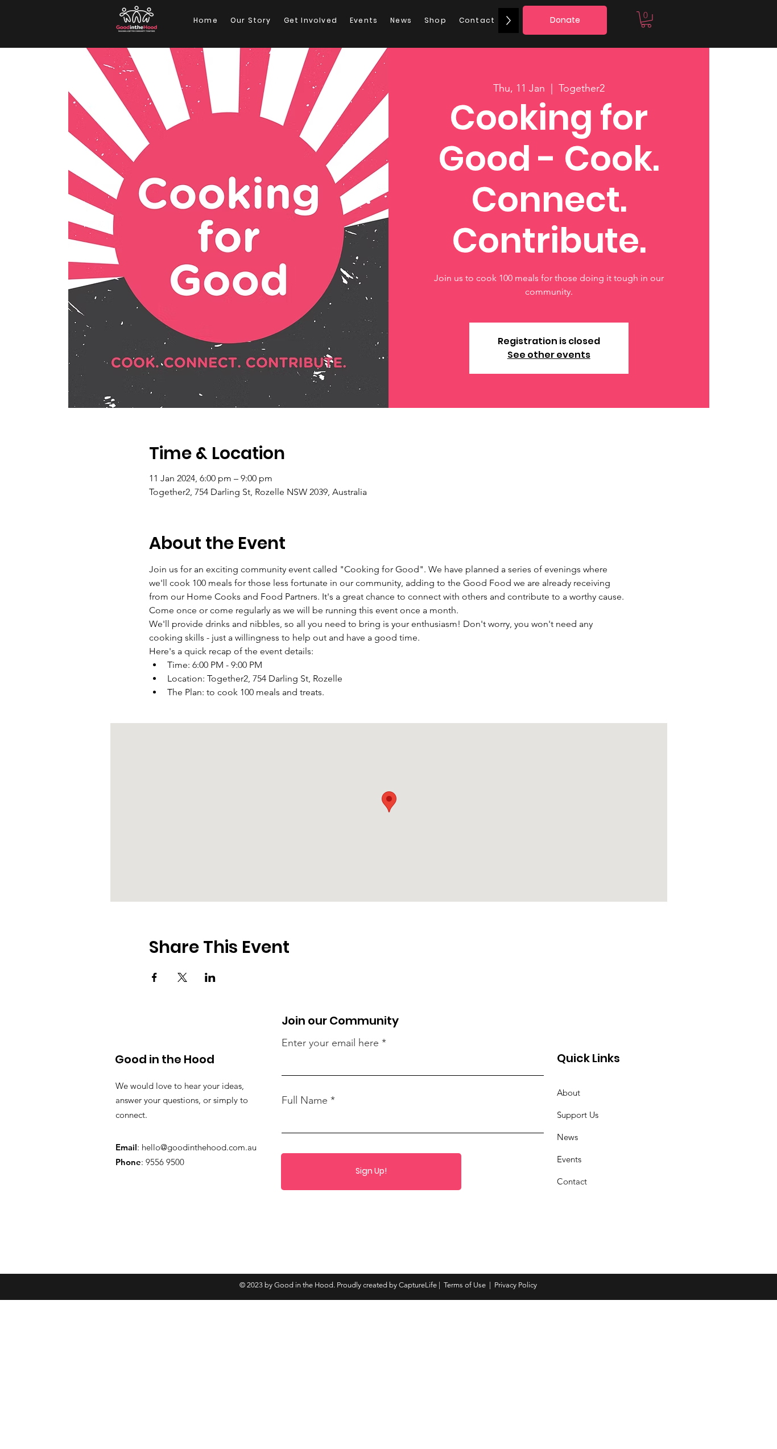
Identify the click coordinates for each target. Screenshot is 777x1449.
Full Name (305, 1100)
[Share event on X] (182, 977)
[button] (646, 19)
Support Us (577, 1114)
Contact (572, 1181)
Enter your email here (330, 1043)
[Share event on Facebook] (154, 977)
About (568, 1092)
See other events (548, 354)
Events (569, 1159)
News (567, 1137)
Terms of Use (465, 1285)
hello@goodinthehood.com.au (199, 1147)
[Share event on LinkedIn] (210, 977)
